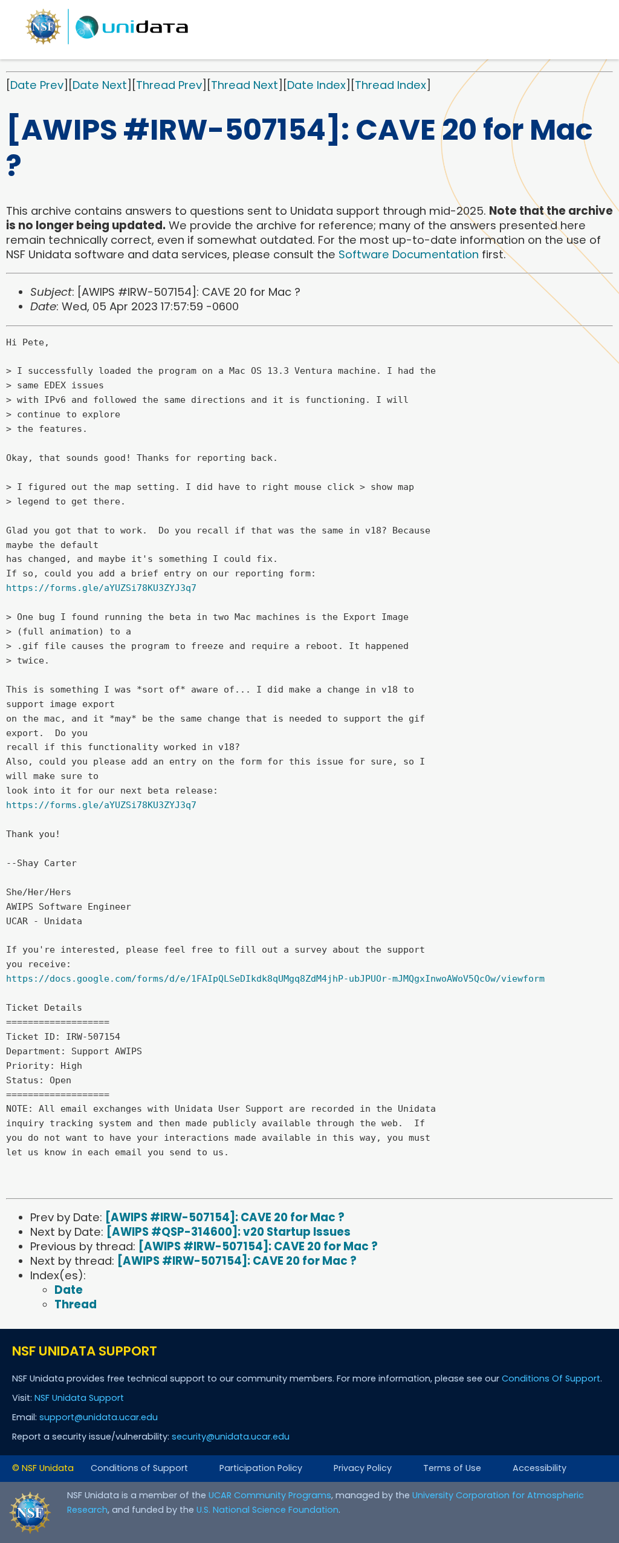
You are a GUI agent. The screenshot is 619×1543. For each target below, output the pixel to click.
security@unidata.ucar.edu (231, 1436)
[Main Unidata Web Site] (107, 43)
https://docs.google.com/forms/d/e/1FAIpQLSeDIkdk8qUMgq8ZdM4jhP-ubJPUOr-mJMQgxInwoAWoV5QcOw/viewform (275, 978)
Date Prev (36, 85)
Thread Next (244, 85)
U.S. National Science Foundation (267, 1510)
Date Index (316, 85)
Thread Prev (169, 85)
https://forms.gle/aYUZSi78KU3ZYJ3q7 (101, 587)
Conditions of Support (139, 1468)
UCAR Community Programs (270, 1495)
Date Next (100, 85)
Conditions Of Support (551, 1378)
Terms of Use (452, 1468)
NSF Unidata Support (79, 1398)
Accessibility (539, 1468)
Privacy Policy (363, 1468)
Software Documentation (409, 254)
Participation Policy (260, 1468)
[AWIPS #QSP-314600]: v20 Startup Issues (228, 1231)
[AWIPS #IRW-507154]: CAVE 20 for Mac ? (225, 1217)
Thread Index (390, 85)
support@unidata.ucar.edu (98, 1417)
